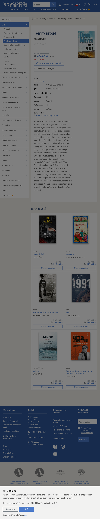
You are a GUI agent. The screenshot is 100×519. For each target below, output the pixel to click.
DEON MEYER (40, 39)
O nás (5, 446)
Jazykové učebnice (10, 102)
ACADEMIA (6, 20)
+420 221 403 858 (38, 432)
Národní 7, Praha (60, 426)
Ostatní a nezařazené (11, 180)
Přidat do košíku (49, 268)
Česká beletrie (9, 37)
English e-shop (9, 456)
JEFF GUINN (71, 376)
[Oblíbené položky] (84, 4)
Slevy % (66, 9)
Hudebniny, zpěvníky (10, 97)
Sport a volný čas (9, 145)
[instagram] (62, 446)
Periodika (6, 125)
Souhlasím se (87, 430)
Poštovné (7, 417)
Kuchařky (6, 115)
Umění (4, 160)
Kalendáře (6, 170)
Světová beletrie (10, 69)
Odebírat (83, 439)
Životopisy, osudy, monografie (15, 73)
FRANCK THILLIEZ (73, 316)
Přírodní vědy (7, 135)
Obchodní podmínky (11, 421)
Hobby (4, 92)
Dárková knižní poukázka (12, 185)
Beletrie (5, 25)
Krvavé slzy (71, 254)
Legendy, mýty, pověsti (12, 53)
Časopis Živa (8, 453)
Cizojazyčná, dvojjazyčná (13, 33)
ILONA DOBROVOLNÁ (41, 315)
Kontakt (31, 410)
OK (26, 509)
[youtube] (55, 453)
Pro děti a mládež (9, 130)
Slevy (4, 190)
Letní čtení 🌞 (83, 9)
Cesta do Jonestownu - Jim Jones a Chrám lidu (79, 372)
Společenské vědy (9, 140)
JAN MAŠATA (38, 257)
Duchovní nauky (8, 82)
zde (25, 515)
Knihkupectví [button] (48, 9)
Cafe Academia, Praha (62, 433)
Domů (37, 18)
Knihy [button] (14, 9)
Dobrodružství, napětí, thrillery (15, 45)
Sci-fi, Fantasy (9, 65)
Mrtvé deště (38, 254)
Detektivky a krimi (10, 41)
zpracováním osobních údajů (87, 431)
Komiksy (5, 175)
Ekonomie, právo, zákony (12, 87)
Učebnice (6, 155)
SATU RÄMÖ (37, 374)
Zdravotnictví (7, 165)
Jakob (36, 371)
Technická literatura (10, 150)
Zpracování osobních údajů (12, 425)
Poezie (6, 61)
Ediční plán (7, 449)
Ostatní (6, 57)
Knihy (44, 18)
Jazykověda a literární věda (11, 108)
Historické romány (11, 49)
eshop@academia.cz (37, 437)
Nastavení (10, 509)
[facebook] (55, 446)
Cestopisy (7, 29)
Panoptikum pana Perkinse (45, 312)
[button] (77, 4)
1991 (68, 312)
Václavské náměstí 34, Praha (62, 421)
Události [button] (28, 9)
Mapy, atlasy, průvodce (11, 120)
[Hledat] (53, 4)
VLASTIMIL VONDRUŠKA (75, 257)
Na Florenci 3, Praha (61, 429)
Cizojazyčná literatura (11, 77)
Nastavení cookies (11, 431)
